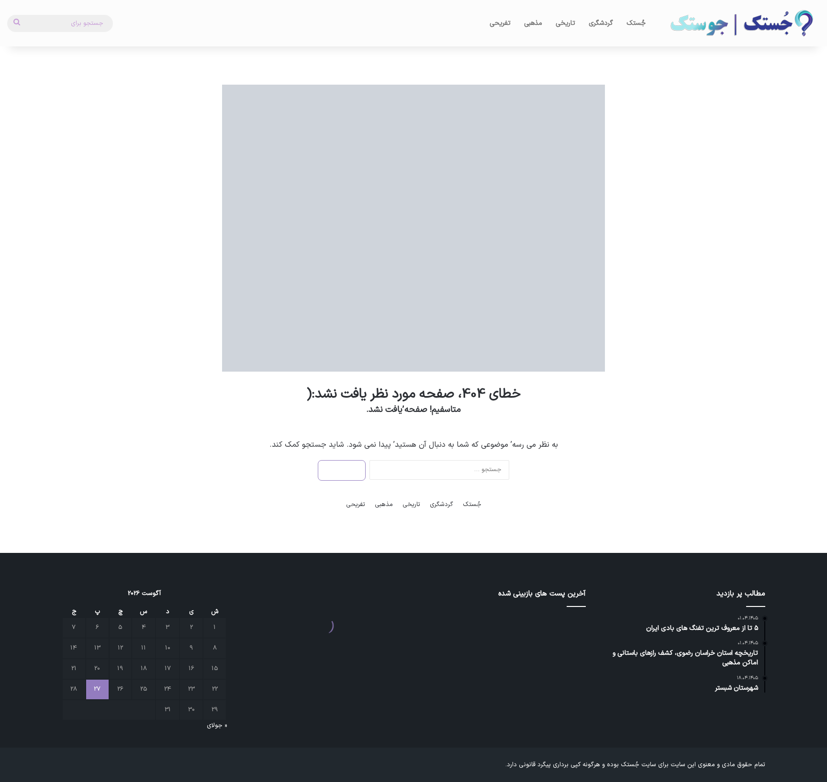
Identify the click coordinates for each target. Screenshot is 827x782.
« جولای (217, 725)
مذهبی (533, 23)
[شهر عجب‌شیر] (503, 697)
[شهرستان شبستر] (447, 697)
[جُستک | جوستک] (741, 23)
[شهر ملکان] (503, 664)
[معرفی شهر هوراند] (559, 630)
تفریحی (500, 23)
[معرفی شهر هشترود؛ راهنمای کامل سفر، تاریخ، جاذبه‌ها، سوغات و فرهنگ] (503, 630)
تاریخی (565, 23)
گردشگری (601, 23)
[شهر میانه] (559, 664)
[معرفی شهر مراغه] (559, 697)
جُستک (636, 23)
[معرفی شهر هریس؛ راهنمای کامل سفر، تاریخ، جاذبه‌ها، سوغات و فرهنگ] (447, 630)
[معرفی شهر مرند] (447, 664)
